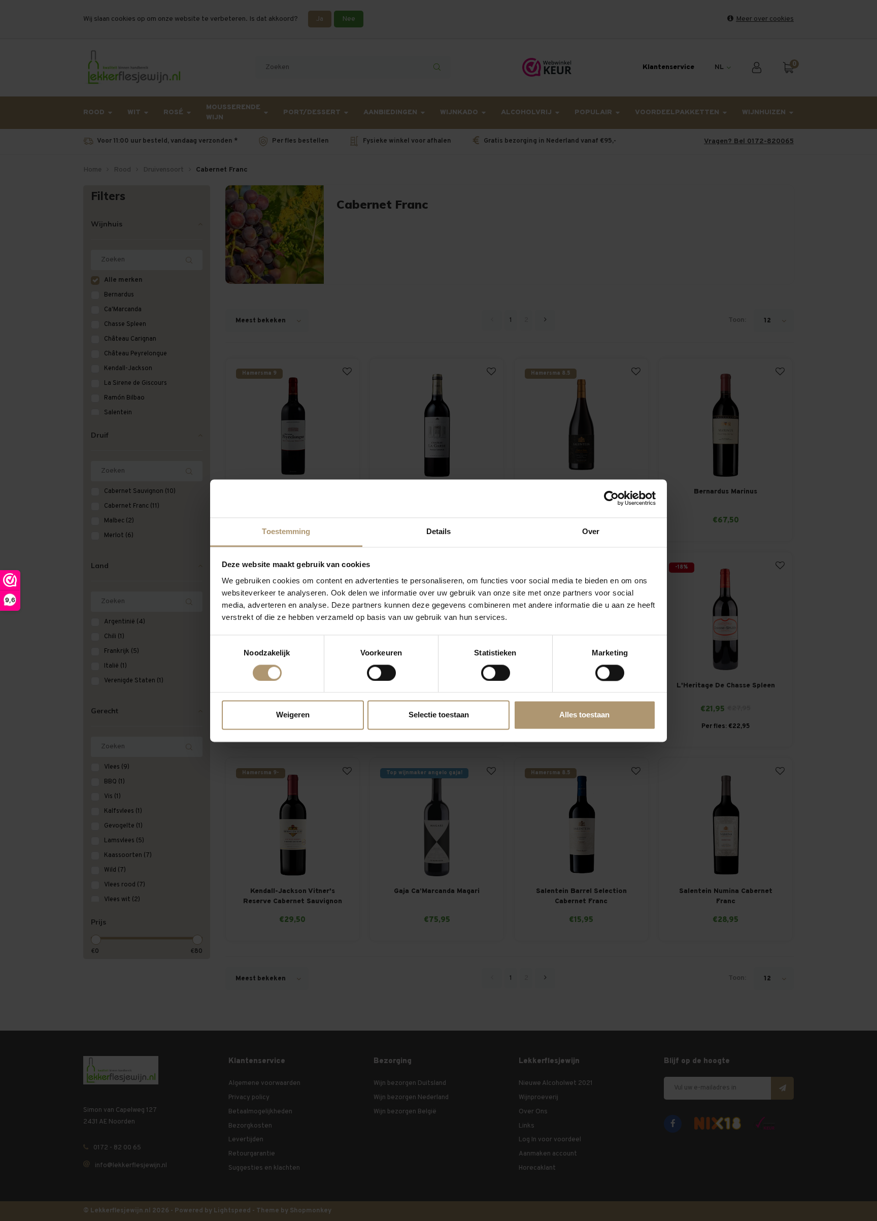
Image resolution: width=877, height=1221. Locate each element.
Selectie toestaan (439, 715)
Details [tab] (438, 531)
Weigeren (293, 715)
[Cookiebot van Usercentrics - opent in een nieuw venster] (611, 498)
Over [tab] (590, 531)
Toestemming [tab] (286, 531)
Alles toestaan (584, 715)
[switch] (381, 673)
